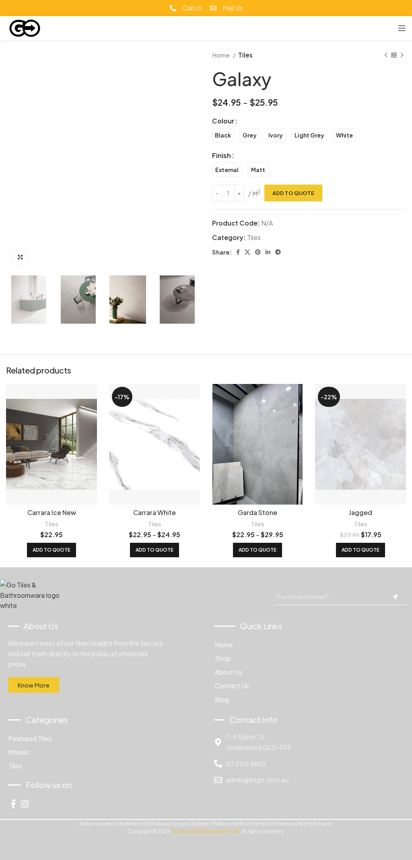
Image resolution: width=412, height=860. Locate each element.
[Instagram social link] (25, 804)
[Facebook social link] (238, 252)
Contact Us (232, 685)
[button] (51, 550)
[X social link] (247, 252)
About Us (228, 672)
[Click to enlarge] (20, 257)
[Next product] (402, 55)
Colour (223, 121)
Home (221, 55)
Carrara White (154, 512)
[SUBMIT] (395, 597)
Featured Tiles (30, 738)
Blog (222, 699)
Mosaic (18, 752)
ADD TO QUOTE (293, 193)
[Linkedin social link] (268, 252)
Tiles (245, 55)
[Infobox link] (186, 8)
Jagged (360, 512)
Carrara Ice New (51, 512)
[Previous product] (386, 55)
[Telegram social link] (278, 252)
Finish (221, 155)
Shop (223, 658)
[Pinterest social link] (258, 252)
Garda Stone (257, 512)
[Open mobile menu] (402, 28)
